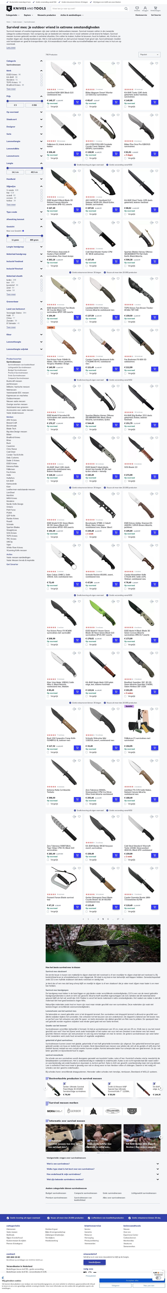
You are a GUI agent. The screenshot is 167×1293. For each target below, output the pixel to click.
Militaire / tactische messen (18, 387)
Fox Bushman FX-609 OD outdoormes (135, 360)
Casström (11, 446)
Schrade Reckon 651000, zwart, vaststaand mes (99, 576)
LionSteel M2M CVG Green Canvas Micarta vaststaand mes (100, 309)
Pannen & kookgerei (14, 1243)
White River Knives (15, 547)
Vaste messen (17, 22)
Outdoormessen (13, 398)
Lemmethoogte (14, 342)
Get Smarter (12, 564)
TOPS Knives (12, 536)
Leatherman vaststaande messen (21, 489)
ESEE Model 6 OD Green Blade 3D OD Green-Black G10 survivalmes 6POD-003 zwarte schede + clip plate (60, 525)
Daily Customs (13, 457)
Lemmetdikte (13, 148)
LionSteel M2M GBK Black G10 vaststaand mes (60, 94)
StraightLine (12, 530)
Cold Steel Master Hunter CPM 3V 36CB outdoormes (99, 253)
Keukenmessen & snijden (16, 1241)
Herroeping (89, 1238)
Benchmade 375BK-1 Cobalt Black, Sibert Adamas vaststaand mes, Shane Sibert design (99, 525)
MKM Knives (12, 498)
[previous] (50, 1088)
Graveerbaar (12, 301)
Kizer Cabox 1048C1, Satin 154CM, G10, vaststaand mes (60, 576)
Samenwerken (129, 1246)
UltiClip (10, 542)
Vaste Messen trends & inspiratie (20, 560)
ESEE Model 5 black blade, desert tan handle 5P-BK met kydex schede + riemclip (98, 469)
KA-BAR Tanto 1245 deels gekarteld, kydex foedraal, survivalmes (135, 95)
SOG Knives (12, 533)
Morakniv (10, 501)
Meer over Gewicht (14, 231)
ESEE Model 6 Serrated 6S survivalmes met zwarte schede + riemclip (61, 417)
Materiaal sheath (15, 276)
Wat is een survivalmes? (58, 1163)
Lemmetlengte (13, 141)
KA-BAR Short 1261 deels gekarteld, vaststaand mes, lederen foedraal (59, 469)
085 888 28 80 (13, 1257)
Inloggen (145, 10)
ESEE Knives (12, 463)
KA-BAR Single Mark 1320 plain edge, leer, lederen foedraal (99, 683)
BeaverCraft (12, 423)
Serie (9, 134)
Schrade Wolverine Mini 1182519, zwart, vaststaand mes (100, 739)
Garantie (88, 1232)
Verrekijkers (50, 1238)
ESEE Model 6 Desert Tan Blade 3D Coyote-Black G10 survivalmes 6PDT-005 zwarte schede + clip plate (61, 310)
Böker (9, 434)
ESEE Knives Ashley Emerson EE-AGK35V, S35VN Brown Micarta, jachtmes (138, 525)
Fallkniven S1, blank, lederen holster (59, 145)
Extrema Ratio (13, 466)
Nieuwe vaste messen (16, 401)
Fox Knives (11, 472)
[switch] (158, 1277)
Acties (10, 554)
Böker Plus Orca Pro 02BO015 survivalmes (137, 145)
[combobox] (149, 54)
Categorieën (11, 15)
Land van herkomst (16, 309)
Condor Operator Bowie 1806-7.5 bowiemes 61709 (137, 898)
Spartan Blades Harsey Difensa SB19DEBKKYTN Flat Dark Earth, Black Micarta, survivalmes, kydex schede (138, 254)
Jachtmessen (12, 384)
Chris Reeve (12, 449)
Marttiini (10, 495)
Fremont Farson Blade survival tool (60, 898)
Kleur (9, 334)
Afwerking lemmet (15, 219)
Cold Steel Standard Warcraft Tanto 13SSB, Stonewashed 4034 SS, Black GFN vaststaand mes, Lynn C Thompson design (138, 848)
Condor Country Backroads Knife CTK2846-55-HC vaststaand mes (100, 361)
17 (118, 919)
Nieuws (127, 1229)
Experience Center (131, 1235)
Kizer (9, 486)
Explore (27, 15)
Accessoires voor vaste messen (20, 410)
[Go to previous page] (83, 919)
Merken (10, 417)
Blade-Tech (11, 428)
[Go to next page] (123, 919)
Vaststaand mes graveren (17, 407)
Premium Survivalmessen (18, 373)
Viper (9, 544)
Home (8, 22)
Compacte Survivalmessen (18, 378)
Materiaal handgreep (16, 254)
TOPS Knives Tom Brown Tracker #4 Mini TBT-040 (138, 309)
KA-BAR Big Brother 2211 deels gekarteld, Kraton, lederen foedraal (138, 417)
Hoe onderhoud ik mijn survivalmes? (64, 1174)
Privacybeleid (91, 1276)
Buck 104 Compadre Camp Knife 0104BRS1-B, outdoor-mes (61, 739)
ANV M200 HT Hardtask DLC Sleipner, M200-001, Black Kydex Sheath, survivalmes (100, 202)
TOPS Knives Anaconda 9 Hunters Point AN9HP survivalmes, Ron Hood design (60, 254)
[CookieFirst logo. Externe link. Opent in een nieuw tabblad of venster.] (3, 1278)
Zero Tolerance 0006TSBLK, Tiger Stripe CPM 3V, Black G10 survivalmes (60, 848)
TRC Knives (11, 539)
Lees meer (11, 47)
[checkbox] (41, 75)
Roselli (9, 521)
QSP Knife (11, 515)
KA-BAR (10, 481)
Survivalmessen (13, 65)
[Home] (26, 8)
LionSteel (10, 492)
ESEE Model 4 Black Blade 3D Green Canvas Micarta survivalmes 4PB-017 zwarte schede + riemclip (137, 633)
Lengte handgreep (15, 246)
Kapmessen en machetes (17, 395)
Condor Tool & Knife (15, 455)
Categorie (11, 61)
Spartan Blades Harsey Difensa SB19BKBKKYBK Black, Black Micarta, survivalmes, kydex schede (100, 417)
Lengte (10, 163)
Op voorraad (12, 112)
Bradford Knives (13, 437)
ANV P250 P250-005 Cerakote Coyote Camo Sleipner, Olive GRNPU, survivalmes (99, 146)
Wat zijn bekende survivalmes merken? (65, 1179)
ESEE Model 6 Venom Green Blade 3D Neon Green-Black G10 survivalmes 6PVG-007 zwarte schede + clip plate (100, 633)
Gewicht (10, 226)
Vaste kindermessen (15, 413)
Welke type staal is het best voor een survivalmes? (70, 1169)
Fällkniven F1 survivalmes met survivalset (137, 739)
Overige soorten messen (17, 404)
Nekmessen (11, 390)
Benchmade (12, 426)
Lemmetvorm (13, 156)
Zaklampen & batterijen (54, 1235)
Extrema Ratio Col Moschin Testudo (58, 791)
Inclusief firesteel (15, 268)
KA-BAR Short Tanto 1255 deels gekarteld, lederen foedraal (138, 201)
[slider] (8, 101)
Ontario (10, 507)
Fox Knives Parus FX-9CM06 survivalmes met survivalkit (59, 632)
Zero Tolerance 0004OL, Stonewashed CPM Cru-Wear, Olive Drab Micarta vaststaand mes (99, 792)
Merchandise (129, 1241)
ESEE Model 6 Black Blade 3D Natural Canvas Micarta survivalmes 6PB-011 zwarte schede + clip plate (60, 202)
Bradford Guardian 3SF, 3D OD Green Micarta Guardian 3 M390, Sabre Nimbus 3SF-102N (138, 684)
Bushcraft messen (14, 381)
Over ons (127, 1232)
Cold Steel (11, 452)
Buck (9, 443)
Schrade (10, 524)
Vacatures (128, 1243)
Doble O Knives (13, 460)
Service (87, 1229)
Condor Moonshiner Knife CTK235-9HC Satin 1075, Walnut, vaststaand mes (135, 577)
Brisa (9, 440)
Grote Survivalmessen (16, 375)
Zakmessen (11, 1229)
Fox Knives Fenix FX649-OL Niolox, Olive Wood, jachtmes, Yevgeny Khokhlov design (60, 361)
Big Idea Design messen (17, 431)
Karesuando (12, 484)
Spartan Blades (13, 527)
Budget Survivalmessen (17, 370)
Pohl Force (11, 510)
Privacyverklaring (92, 1241)
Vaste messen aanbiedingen (19, 557)
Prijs (9, 96)
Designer (11, 126)
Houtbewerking (51, 1241)
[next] (156, 1088)
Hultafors (10, 478)
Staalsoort (12, 119)
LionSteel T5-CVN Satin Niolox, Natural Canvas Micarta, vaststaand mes (137, 792)
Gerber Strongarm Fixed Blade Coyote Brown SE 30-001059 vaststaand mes (99, 899)
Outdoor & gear (51, 1229)
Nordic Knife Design (15, 504)
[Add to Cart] (77, 102)
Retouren (88, 1235)
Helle (9, 475)
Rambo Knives (13, 518)
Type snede (12, 212)
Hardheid (11, 179)
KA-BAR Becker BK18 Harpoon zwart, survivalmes (99, 847)
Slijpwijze (11, 186)
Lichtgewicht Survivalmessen (19, 367)
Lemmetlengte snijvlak (17, 349)
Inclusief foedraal (15, 261)
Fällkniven (11, 469)
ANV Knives (12, 420)
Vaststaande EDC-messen (18, 393)
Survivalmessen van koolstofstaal (21, 365)
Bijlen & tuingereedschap (55, 1232)
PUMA (9, 513)
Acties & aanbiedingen (71, 15)
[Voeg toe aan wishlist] (79, 63)
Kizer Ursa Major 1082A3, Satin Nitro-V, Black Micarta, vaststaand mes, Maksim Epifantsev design (60, 684)
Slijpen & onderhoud (15, 1238)
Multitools (10, 1235)
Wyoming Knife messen (17, 550)
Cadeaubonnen (130, 1238)
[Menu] (162, 1271)
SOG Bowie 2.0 (130, 467)
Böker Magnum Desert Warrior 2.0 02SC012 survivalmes (99, 94)
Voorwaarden (90, 1243)
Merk (9, 70)
